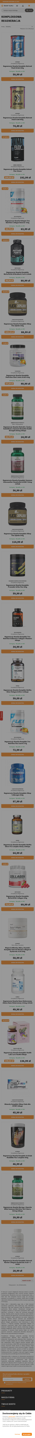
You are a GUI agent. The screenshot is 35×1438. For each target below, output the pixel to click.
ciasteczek (11, 1416)
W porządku (27, 1434)
